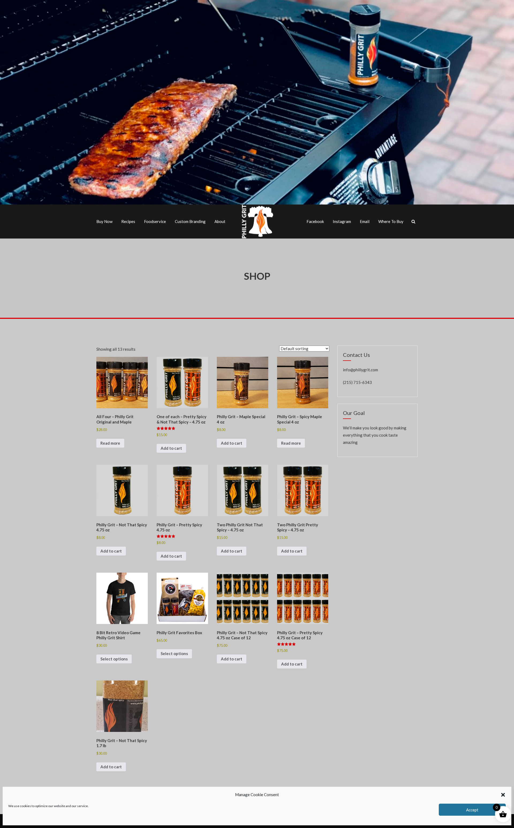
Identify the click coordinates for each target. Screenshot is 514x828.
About (219, 221)
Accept (472, 809)
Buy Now (104, 221)
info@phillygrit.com (360, 369)
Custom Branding (190, 221)
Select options (114, 658)
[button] (503, 794)
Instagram (342, 221)
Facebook (315, 221)
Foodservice (155, 221)
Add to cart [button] (171, 448)
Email (364, 221)
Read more (110, 443)
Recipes (128, 221)
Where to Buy (390, 221)
